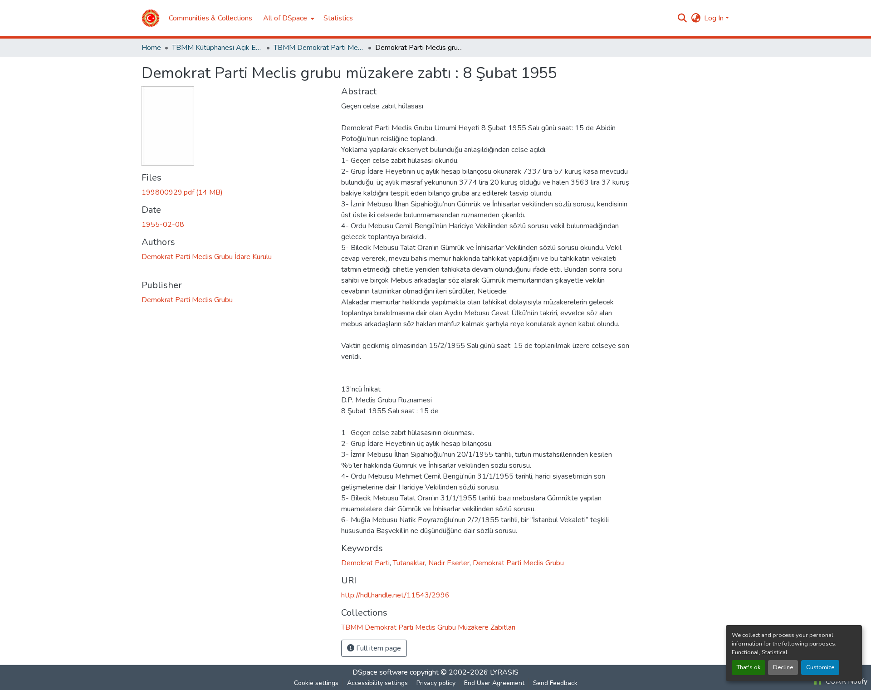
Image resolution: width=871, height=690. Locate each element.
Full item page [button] (377, 648)
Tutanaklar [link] (409, 563)
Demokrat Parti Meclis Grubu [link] (187, 300)
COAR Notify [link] (845, 681)
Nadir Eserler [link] (449, 563)
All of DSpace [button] (285, 18)
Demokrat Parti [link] (365, 563)
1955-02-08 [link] (163, 225)
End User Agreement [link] (494, 683)
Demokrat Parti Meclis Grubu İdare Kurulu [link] (207, 257)
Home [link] (151, 48)
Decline (783, 667)
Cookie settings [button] (316, 683)
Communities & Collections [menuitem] (210, 18)
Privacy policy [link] (435, 683)
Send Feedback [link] (555, 683)
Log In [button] (714, 18)
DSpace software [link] (380, 672)
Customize (820, 667)
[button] (151, 18)
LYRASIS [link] (504, 672)
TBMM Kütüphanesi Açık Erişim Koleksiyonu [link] (217, 48)
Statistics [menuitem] (338, 18)
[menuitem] (287, 18)
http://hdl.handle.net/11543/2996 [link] (395, 595)
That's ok (748, 667)
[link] (236, 192)
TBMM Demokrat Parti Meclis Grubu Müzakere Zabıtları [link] (319, 48)
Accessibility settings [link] (377, 683)
